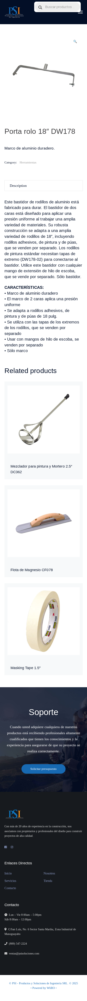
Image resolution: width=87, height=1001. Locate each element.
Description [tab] (18, 186)
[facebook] (5, 847)
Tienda (48, 881)
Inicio (8, 873)
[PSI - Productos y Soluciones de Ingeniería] (14, 12)
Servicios (10, 881)
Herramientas (28, 162)
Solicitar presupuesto (43, 768)
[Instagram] (12, 847)
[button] (75, 43)
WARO (51, 988)
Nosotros (49, 873)
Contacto (10, 888)
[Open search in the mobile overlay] (57, 7)
